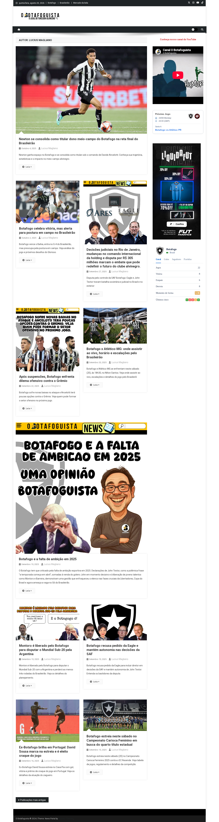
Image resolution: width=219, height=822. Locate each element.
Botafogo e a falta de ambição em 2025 (47, 559)
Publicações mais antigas (33, 800)
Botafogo (52, 3)
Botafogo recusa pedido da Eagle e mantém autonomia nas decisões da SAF (113, 650)
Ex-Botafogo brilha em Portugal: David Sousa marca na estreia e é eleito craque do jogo (47, 751)
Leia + (29, 167)
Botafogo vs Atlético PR (168, 130)
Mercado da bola (80, 3)
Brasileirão (64, 3)
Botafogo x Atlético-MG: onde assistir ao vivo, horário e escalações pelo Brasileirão (114, 353)
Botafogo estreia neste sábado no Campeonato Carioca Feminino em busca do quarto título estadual (112, 740)
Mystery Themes (65, 819)
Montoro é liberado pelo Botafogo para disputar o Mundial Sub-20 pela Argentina (45, 650)
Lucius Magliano (49, 148)
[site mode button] (194, 29)
